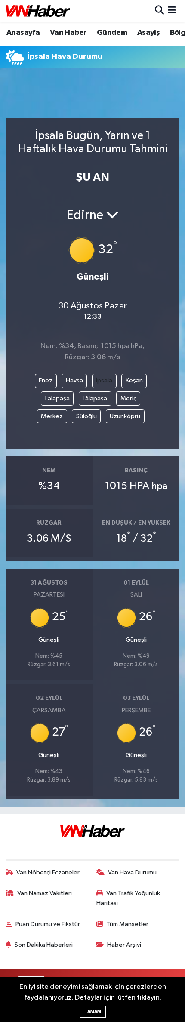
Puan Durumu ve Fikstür (47, 924)
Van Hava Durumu (132, 872)
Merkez (52, 416)
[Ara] (159, 11)
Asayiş (148, 33)
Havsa (74, 380)
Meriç (128, 398)
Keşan (134, 380)
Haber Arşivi (124, 945)
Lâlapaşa (95, 398)
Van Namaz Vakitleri (44, 893)
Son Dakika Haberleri (44, 945)
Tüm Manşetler (127, 924)
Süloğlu (86, 416)
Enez (45, 380)
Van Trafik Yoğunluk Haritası (128, 898)
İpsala (104, 380)
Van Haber (68, 33)
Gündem (112, 33)
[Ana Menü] (172, 11)
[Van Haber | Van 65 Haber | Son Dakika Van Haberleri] (38, 11)
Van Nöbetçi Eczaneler (48, 872)
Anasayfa (23, 33)
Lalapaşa (57, 398)
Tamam (92, 1011)
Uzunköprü (125, 416)
